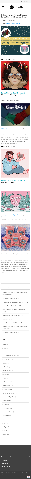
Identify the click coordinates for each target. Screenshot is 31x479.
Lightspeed (3, 474)
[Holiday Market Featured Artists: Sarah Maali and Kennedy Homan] (15, 41)
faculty (5, 378)
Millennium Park (7, 415)
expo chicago (6, 374)
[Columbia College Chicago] (19, 7)
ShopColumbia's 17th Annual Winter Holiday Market (13, 310)
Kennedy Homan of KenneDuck (13, 180)
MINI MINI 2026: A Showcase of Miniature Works (15, 302)
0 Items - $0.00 (26, 1)
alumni (5, 344)
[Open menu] (3, 7)
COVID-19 (5, 363)
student (5, 434)
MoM (4, 419)
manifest (5, 404)
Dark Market (6, 367)
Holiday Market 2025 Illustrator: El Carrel (12, 306)
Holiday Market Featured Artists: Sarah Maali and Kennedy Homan (14, 16)
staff (4, 430)
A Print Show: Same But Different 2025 (12, 323)
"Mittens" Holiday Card (7, 129)
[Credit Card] (28, 476)
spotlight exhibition (8, 427)
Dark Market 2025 (7, 319)
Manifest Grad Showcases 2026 (10, 298)
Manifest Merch (7, 408)
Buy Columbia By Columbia (10, 355)
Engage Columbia (7, 370)
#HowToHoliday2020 (9, 397)
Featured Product (7, 385)
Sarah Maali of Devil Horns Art (13, 93)
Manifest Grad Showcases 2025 (10, 332)
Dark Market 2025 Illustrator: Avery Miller (13, 315)
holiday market (16, 23)
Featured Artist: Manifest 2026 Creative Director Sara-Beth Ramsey (14, 293)
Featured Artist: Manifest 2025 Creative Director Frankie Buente (14, 327)
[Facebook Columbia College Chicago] (14, 449)
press (5, 423)
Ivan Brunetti (6, 400)
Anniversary (6, 348)
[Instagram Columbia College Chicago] (17, 449)
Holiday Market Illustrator (9, 393)
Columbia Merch (7, 359)
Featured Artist (9, 23)
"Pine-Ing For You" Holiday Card (9, 215)
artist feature (6, 352)
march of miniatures (8, 412)
